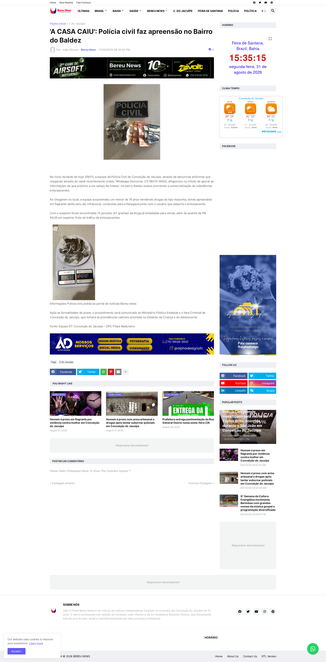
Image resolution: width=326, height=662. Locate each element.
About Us (232, 656)
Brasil (99, 10)
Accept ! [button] (16, 651)
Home (53, 2)
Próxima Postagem (200, 483)
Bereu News (156, 10)
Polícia (233, 10)
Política (250, 10)
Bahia (117, 10)
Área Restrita (66, 2)
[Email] (118, 372)
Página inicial (58, 23)
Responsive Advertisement (131, 445)
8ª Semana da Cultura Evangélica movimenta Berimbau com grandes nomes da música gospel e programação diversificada (258, 503)
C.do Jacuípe (77, 23)
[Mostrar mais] (125, 372)
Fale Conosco (83, 2)
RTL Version (269, 656)
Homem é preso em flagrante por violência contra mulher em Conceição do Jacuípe (74, 423)
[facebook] (254, 2)
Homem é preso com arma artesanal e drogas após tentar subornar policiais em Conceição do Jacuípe (130, 423)
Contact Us (250, 656)
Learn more (36, 643)
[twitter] (260, 2)
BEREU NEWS (81, 656)
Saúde (133, 10)
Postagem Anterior (63, 483)
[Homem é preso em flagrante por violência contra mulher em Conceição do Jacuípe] (229, 455)
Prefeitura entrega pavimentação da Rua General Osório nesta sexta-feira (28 (188, 421)
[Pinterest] (111, 372)
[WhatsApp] (103, 372)
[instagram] (264, 611)
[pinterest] (272, 2)
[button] (264, 11)
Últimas (83, 10)
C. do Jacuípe (183, 10)
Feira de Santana (210, 10)
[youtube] (265, 2)
